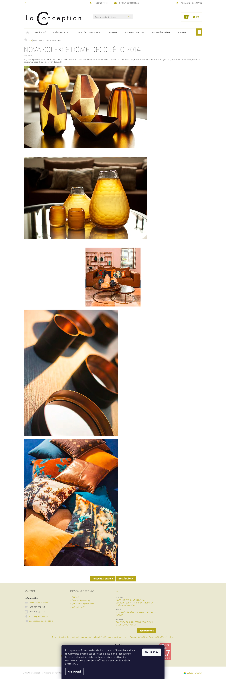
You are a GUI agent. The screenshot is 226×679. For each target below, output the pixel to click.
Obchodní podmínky (81, 600)
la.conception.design (38, 616)
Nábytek (113, 32)
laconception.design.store (41, 621)
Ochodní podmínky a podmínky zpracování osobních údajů (79, 637)
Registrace (197, 3)
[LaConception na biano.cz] (165, 651)
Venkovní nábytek (134, 32)
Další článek (126, 578)
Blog (118, 591)
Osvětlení (40, 32)
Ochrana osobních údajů (83, 603)
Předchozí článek (103, 578)
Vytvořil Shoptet (194, 673)
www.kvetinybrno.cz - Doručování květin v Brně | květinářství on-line (141, 637)
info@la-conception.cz (39, 602)
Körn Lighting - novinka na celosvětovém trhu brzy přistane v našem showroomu (135, 603)
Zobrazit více (147, 631)
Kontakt (75, 597)
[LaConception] (53, 18)
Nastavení (74, 671)
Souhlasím (152, 652)
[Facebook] (25, 3)
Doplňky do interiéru (89, 32)
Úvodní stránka (28, 32)
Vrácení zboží (78, 607)
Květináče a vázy (62, 32)
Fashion (182, 32)
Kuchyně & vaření (161, 32)
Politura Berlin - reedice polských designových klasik (134, 623)
